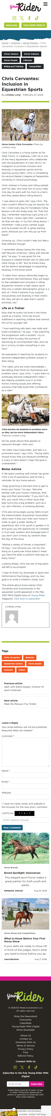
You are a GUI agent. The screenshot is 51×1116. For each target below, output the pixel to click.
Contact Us (25, 1039)
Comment (8, 736)
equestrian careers (13, 664)
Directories (25, 1019)
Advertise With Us (25, 1042)
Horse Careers (11, 54)
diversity (30, 657)
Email (5, 781)
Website (6, 792)
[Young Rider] (25, 7)
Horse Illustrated (25, 1030)
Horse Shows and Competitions (19, 933)
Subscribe (11, 25)
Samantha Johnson (13, 891)
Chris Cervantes (12, 657)
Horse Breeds (11, 867)
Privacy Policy (25, 1049)
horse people (35, 664)
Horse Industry (31, 54)
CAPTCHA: (8, 813)
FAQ (25, 1052)
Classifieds (25, 1023)
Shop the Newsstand (25, 1016)
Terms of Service (25, 1045)
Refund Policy (25, 1055)
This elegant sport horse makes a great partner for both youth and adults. (25, 881)
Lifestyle (15, 43)
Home (5, 43)
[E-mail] (7, 627)
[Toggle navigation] (45, 4)
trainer (22, 670)
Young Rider (35, 66)
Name (6, 770)
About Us (25, 1035)
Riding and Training (13, 66)
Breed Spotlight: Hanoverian (22, 872)
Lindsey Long (13, 95)
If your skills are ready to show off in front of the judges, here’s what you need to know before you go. (25, 950)
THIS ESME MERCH (34, 25)
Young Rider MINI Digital (25, 1026)
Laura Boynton (11, 959)
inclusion (8, 670)
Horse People (30, 43)
